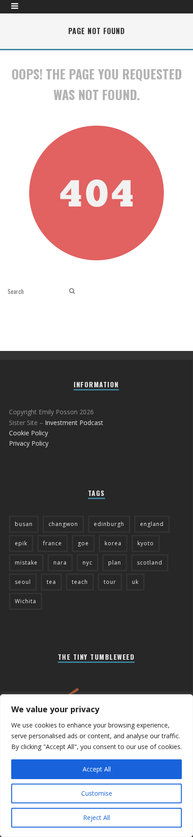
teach (80, 582)
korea (113, 543)
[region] (96, 765)
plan (114, 562)
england (152, 524)
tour (110, 582)
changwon (63, 524)
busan (24, 524)
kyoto (145, 543)
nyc (87, 562)
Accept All (97, 769)
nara (60, 562)
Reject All (96, 817)
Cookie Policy (28, 433)
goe (83, 543)
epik (21, 543)
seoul (23, 582)
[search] (72, 291)
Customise (96, 793)
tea (51, 582)
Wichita (25, 601)
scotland (149, 562)
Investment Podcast (74, 422)
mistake (26, 562)
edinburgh (109, 524)
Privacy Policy (28, 443)
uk (135, 582)
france (52, 543)
